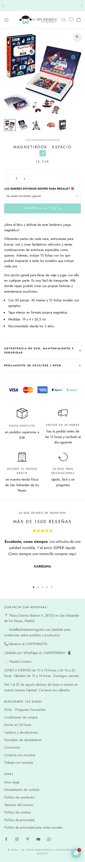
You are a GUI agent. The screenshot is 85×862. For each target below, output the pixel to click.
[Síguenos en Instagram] (17, 839)
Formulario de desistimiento (23, 740)
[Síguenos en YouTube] (38, 839)
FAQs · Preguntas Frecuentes (25, 709)
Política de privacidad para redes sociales (33, 827)
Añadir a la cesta (42, 208)
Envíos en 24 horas (17, 724)
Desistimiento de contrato (22, 789)
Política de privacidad (19, 820)
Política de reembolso (19, 797)
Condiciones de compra (21, 717)
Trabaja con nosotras (18, 762)
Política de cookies (17, 812)
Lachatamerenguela (43, 140)
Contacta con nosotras (19, 755)
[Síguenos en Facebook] (6, 839)
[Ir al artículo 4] (49, 125)
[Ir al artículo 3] (36, 125)
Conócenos (12, 747)
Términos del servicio (18, 804)
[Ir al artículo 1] (10, 125)
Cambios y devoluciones (21, 732)
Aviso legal (11, 782)
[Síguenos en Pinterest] (28, 839)
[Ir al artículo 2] (23, 125)
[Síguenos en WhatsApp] (49, 839)
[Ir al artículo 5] (62, 125)
